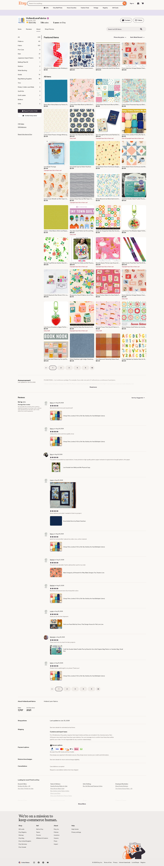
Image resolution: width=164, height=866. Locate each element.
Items (19, 29)
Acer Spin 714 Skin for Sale (25, 788)
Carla (51, 480)
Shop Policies (49, 29)
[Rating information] (27, 23)
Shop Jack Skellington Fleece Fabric (61, 795)
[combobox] (74, 3)
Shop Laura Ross (55, 793)
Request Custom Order (30, 111)
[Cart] (142, 3)
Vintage (96, 8)
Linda (51, 611)
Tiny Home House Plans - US (123, 788)
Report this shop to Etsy (25, 134)
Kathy (51, 663)
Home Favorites (71, 8)
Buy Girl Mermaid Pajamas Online (92, 786)
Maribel (52, 559)
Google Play (39, 853)
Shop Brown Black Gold (57, 788)
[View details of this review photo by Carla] (63, 495)
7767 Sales (21, 124)
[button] (126, 20)
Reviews (29, 29)
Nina (51, 454)
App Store (25, 853)
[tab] (29, 37)
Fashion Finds (85, 8)
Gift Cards (115, 8)
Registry (105, 8)
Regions (143, 862)
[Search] (124, 3)
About (38, 29)
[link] (46, 368)
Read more (93, 387)
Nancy (52, 402)
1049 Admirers (22, 127)
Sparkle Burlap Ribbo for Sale (58, 786)
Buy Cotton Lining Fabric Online (59, 791)
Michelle (52, 637)
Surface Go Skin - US (24, 786)
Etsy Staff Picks (57, 8)
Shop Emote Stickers (121, 786)
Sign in (132, 3)
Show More (82, 804)
